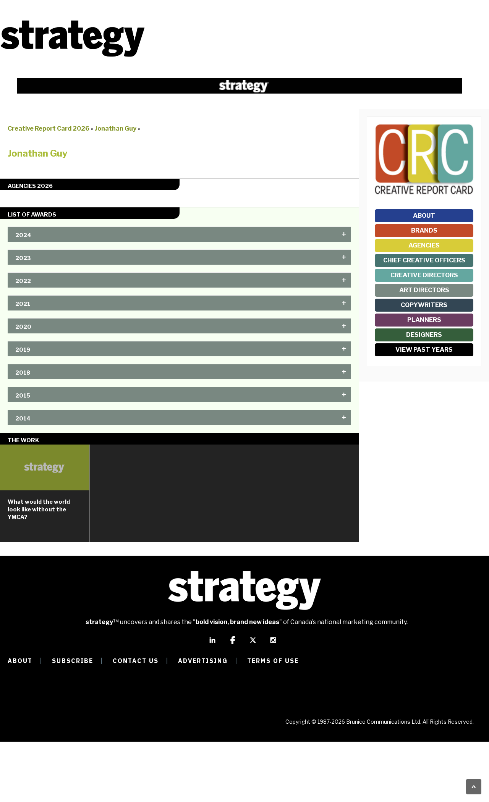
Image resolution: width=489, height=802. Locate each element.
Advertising (203, 661)
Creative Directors (424, 275)
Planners (424, 319)
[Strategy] (72, 56)
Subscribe (72, 661)
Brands (424, 230)
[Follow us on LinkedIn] (212, 643)
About (424, 215)
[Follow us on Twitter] (253, 643)
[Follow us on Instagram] (273, 643)
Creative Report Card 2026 (48, 128)
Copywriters (424, 305)
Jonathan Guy (116, 128)
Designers (424, 334)
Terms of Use (273, 661)
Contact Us (136, 661)
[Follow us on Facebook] (232, 643)
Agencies (424, 245)
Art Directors (424, 290)
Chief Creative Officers (424, 260)
